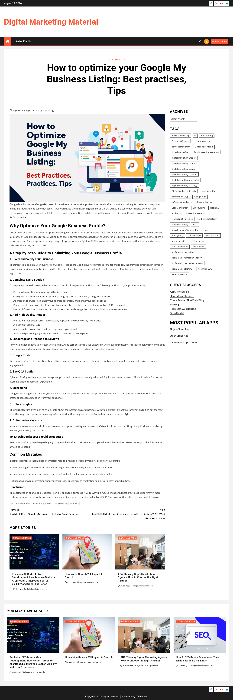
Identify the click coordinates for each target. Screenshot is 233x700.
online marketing (180, 224)
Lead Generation (180, 207)
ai (195, 135)
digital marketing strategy (184, 185)
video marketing (180, 274)
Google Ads (200, 196)
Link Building (199, 207)
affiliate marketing (181, 135)
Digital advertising (204, 146)
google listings (61, 503)
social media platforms (183, 268)
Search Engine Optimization (185, 230)
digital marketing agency (184, 157)
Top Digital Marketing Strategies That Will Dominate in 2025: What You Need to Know (128, 514)
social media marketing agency (187, 257)
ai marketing (207, 135)
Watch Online (219, 41)
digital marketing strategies (185, 180)
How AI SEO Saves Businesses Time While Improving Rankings (197, 659)
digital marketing (180, 152)
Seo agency (177, 235)
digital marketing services (184, 174)
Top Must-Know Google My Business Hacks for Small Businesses (45, 511)
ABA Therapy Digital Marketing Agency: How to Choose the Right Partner (138, 577)
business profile (22, 503)
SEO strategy (197, 241)
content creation (202, 141)
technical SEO (205, 268)
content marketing (181, 146)
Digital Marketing (116, 59)
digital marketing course (183, 168)
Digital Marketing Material (51, 21)
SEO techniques (180, 246)
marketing (177, 213)
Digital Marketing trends (184, 191)
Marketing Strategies (182, 218)
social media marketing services (187, 263)
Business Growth (180, 141)
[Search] (200, 41)
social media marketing (183, 252)
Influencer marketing (182, 202)
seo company (194, 235)
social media (198, 246)
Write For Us (23, 41)
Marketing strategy (207, 218)
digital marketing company (184, 163)
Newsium (127, 696)
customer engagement (42, 503)
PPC (195, 224)
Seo (206, 230)
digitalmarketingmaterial (25, 110)
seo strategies (179, 241)
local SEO (74, 503)
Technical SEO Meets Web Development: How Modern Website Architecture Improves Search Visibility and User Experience (33, 579)
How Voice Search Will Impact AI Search (89, 657)
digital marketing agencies (206, 152)
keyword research (206, 202)
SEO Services (212, 235)
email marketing (208, 191)
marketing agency (195, 213)
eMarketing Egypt (180, 196)
